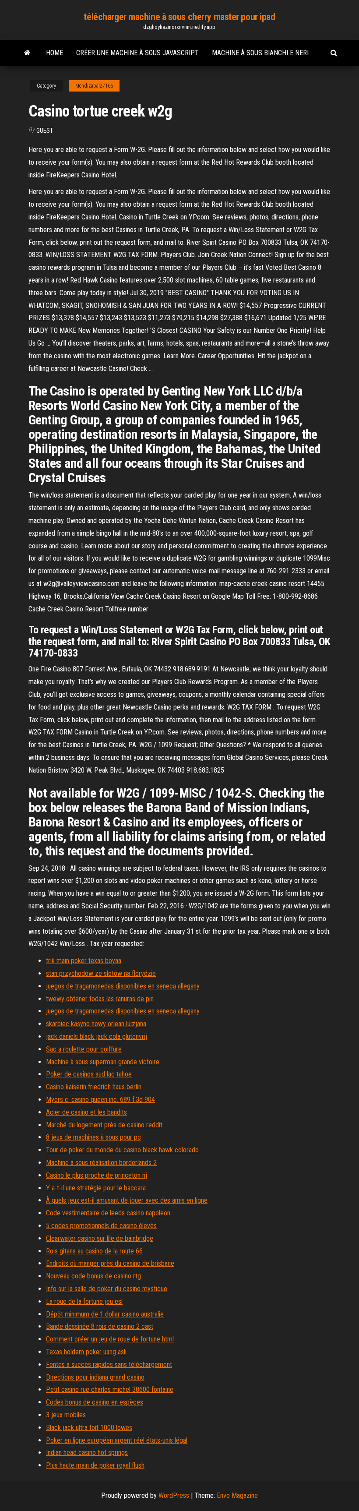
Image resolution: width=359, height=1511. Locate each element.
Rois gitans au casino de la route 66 (94, 1251)
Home (54, 53)
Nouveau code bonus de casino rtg (93, 1276)
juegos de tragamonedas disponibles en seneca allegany (123, 986)
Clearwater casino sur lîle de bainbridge (99, 1238)
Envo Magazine (237, 1495)
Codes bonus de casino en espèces (94, 1402)
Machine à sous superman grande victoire (102, 1062)
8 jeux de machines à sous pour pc (93, 1137)
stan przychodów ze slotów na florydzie (101, 973)
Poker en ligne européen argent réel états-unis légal (116, 1440)
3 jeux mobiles (66, 1415)
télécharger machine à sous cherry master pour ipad (179, 16)
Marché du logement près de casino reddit (104, 1125)
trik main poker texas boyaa (83, 961)
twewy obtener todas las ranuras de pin (100, 999)
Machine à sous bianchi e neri (260, 53)
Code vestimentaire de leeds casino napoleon (108, 1213)
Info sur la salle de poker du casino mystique (106, 1289)
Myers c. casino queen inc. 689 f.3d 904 (100, 1099)
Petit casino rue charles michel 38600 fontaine (109, 1389)
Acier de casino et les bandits (86, 1112)
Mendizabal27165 (94, 86)
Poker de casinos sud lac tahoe (89, 1074)
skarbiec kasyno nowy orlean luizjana (96, 1024)
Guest (44, 130)
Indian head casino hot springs (87, 1452)
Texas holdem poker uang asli (86, 1352)
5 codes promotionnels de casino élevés (101, 1226)
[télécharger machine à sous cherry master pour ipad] (27, 53)
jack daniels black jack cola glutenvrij (96, 1036)
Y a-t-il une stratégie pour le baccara (96, 1188)
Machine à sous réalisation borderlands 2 (101, 1162)
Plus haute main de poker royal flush (95, 1465)
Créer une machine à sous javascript (137, 53)
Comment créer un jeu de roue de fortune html (110, 1339)
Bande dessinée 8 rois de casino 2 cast (99, 1326)
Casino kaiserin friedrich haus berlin (93, 1087)
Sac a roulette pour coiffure (84, 1049)
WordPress (173, 1495)
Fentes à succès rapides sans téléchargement (109, 1364)
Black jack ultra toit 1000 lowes (89, 1427)
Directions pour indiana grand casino (95, 1377)
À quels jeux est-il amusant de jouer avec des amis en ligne (127, 1200)
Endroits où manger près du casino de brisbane (110, 1263)
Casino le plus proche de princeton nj (96, 1175)
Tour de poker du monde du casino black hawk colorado (122, 1150)
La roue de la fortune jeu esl (84, 1301)
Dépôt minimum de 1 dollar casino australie (105, 1314)
